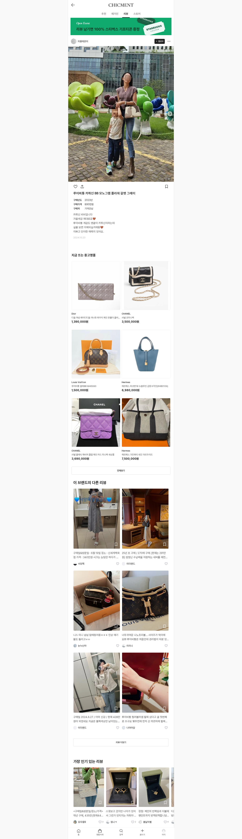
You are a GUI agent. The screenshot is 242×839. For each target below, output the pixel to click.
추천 (104, 13)
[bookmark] (166, 186)
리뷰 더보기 (121, 742)
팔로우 (161, 41)
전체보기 (121, 470)
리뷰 (126, 13)
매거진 (114, 13)
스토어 (137, 13)
